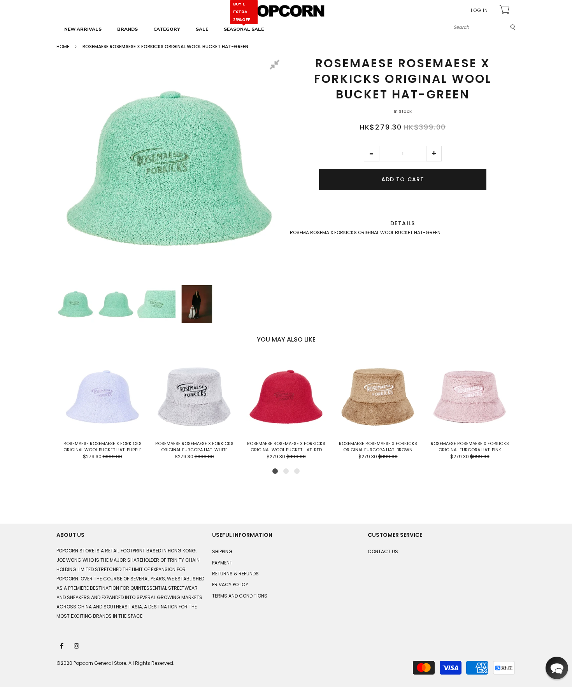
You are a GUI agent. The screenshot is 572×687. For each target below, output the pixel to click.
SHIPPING (222, 551)
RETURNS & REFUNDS (235, 573)
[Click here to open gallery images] (276, 66)
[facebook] (62, 645)
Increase (434, 153)
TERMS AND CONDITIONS (239, 595)
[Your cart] (505, 11)
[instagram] (77, 645)
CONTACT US (383, 551)
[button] (371, 153)
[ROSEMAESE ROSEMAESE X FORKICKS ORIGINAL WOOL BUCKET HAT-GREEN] (75, 304)
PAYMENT (222, 562)
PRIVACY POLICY (230, 584)
